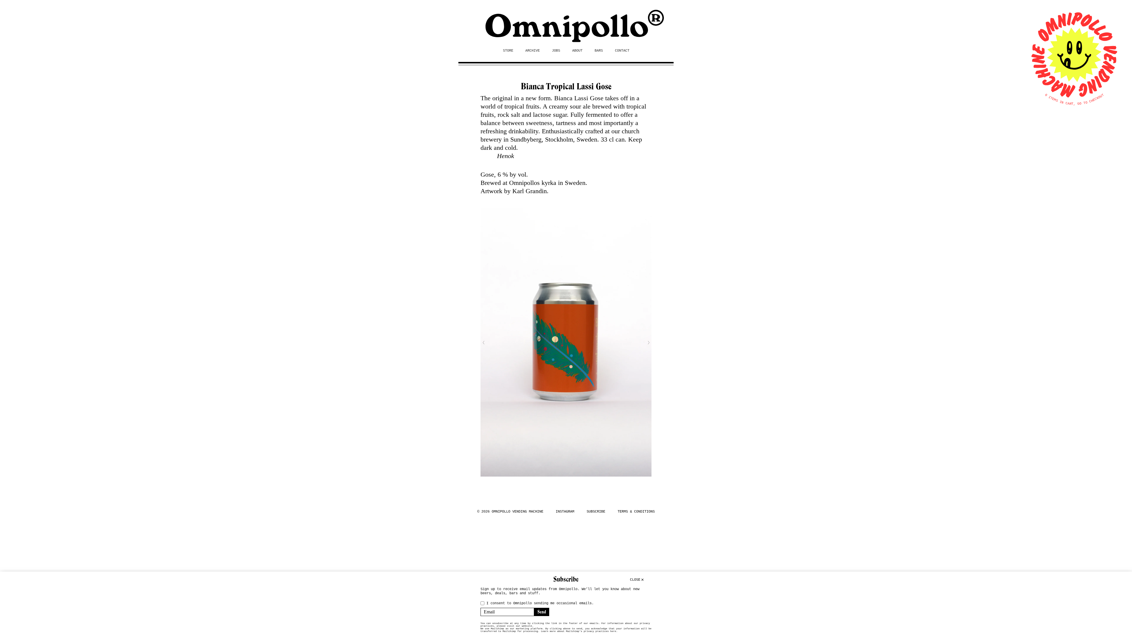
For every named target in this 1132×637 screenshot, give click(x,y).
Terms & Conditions (636, 512)
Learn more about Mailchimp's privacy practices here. (579, 631)
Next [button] (648, 343)
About (577, 51)
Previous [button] (483, 343)
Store (508, 51)
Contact (622, 51)
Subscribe (596, 512)
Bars (599, 51)
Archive (532, 51)
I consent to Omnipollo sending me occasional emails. (540, 603)
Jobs (556, 51)
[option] (566, 342)
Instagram (565, 512)
